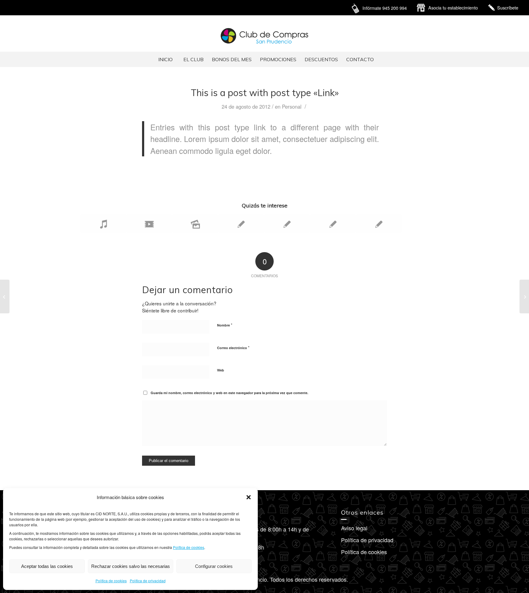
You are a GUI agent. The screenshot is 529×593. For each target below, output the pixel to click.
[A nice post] (287, 223)
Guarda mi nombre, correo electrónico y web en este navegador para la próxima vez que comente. (229, 392)
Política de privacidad (148, 580)
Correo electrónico (233, 347)
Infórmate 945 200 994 (384, 8)
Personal (292, 106)
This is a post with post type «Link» (265, 93)
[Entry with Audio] (103, 223)
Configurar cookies (214, 566)
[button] (249, 497)
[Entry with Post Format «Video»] (149, 223)
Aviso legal (354, 528)
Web (220, 370)
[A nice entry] (241, 223)
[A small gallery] (195, 223)
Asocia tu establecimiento (453, 7)
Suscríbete (507, 7)
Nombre (224, 325)
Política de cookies (188, 547)
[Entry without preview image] (378, 223)
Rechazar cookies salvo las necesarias (130, 566)
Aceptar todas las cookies (47, 566)
